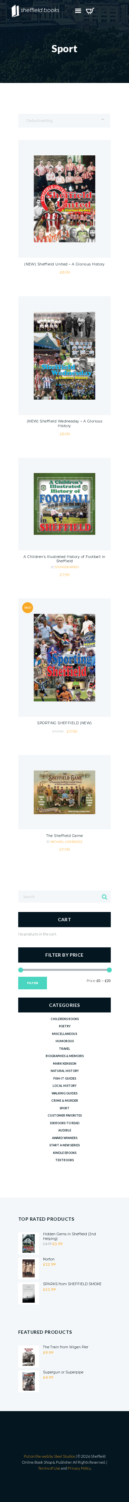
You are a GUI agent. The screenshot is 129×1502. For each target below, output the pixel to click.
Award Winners (64, 1138)
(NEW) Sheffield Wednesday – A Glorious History (65, 423)
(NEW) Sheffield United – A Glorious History (64, 264)
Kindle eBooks (64, 1153)
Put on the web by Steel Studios (49, 1456)
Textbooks (64, 1160)
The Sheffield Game (64, 836)
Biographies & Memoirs (65, 1056)
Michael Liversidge (67, 842)
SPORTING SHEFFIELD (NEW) (64, 723)
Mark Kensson (64, 1063)
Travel (64, 1048)
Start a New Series (64, 1145)
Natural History (65, 1071)
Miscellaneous (64, 1034)
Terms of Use (49, 1468)
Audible (64, 1130)
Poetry (64, 1026)
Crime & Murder (64, 1100)
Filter (32, 983)
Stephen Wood (67, 567)
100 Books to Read (64, 1123)
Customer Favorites (65, 1115)
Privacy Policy (79, 1468)
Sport (64, 1108)
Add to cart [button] (64, 226)
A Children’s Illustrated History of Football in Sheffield (64, 559)
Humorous (65, 1041)
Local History (64, 1085)
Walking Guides (64, 1093)
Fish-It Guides (64, 1078)
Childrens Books (65, 1019)
